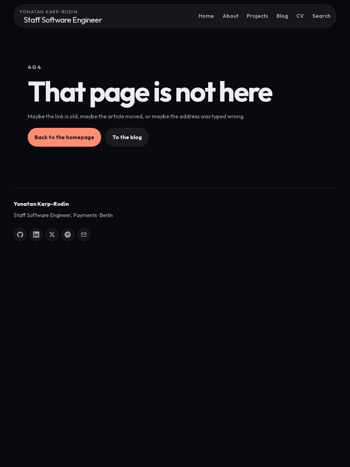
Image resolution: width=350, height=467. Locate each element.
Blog (282, 16)
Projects (257, 16)
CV (300, 16)
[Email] (83, 234)
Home (206, 16)
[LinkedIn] (35, 234)
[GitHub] (20, 234)
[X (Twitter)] (51, 234)
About (231, 16)
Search (321, 16)
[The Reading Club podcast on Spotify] (67, 234)
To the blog (127, 137)
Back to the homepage (64, 137)
